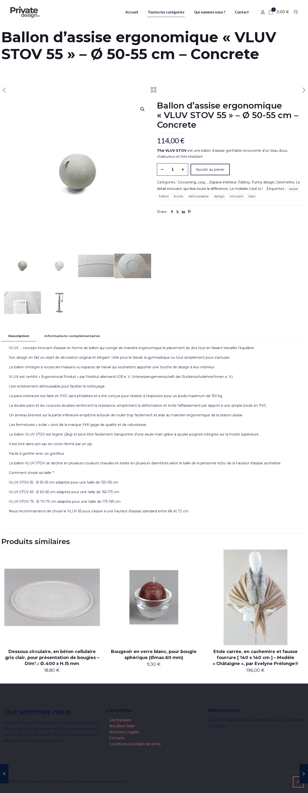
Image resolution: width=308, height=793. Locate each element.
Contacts (116, 738)
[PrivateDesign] (25, 12)
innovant (236, 196)
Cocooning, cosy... (193, 182)
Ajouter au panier (210, 169)
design (219, 196)
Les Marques (120, 720)
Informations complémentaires (72, 336)
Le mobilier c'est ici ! (246, 189)
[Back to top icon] (298, 781)
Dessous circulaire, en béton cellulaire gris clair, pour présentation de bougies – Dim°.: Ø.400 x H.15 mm (52, 657)
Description (18, 336)
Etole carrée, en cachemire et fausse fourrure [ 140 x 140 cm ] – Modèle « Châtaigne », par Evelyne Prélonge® (255, 657)
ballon (164, 196)
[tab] (18, 336)
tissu (252, 196)
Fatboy (244, 182)
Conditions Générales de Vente (135, 744)
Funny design (263, 182)
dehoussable (198, 196)
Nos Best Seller (122, 726)
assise (293, 189)
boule (178, 196)
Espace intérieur (223, 182)
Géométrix (285, 182)
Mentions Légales (124, 732)
